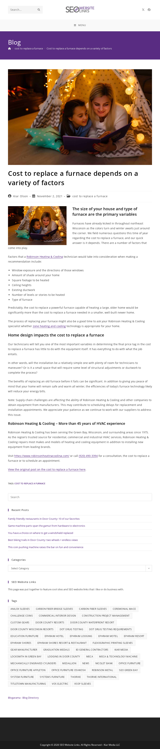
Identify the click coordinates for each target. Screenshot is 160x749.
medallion (69, 663)
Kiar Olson (20, 196)
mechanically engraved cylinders (33, 663)
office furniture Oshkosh (69, 670)
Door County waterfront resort (92, 622)
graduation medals (56, 649)
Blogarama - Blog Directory (23, 697)
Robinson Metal (102, 670)
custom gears (20, 622)
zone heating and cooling (49, 326)
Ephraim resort (134, 636)
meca (89, 656)
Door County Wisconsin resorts (32, 629)
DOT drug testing (71, 629)
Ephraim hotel (54, 636)
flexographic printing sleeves (113, 643)
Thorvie (76, 677)
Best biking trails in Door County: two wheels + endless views (43, 540)
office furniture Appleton (28, 670)
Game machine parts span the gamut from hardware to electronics (46, 525)
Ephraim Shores (21, 643)
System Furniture (22, 677)
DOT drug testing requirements (110, 629)
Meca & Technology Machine (118, 656)
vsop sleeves (82, 683)
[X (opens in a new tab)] (143, 9)
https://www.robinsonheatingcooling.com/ (41, 456)
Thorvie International (101, 677)
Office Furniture (129, 663)
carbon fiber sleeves (93, 609)
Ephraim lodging (81, 636)
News (85, 663)
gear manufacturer (24, 649)
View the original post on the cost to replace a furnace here (46, 469)
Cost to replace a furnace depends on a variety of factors (79, 48)
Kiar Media (121, 649)
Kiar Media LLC (112, 744)
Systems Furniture (52, 677)
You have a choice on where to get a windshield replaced (40, 533)
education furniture (25, 636)
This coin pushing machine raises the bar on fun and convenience (45, 547)
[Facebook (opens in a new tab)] (149, 9)
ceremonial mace (124, 609)
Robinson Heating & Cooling (45, 256)
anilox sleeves (20, 609)
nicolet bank (104, 663)
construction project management (106, 615)
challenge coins (22, 615)
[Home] (9, 48)
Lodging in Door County (64, 656)
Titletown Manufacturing (28, 683)
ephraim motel (108, 636)
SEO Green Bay (128, 670)
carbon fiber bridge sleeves (54, 609)
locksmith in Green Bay (26, 656)
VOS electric (60, 683)
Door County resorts (50, 622)
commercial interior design (57, 615)
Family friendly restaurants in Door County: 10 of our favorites (44, 518)
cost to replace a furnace (90, 196)
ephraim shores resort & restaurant (62, 643)
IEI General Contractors (92, 649)
